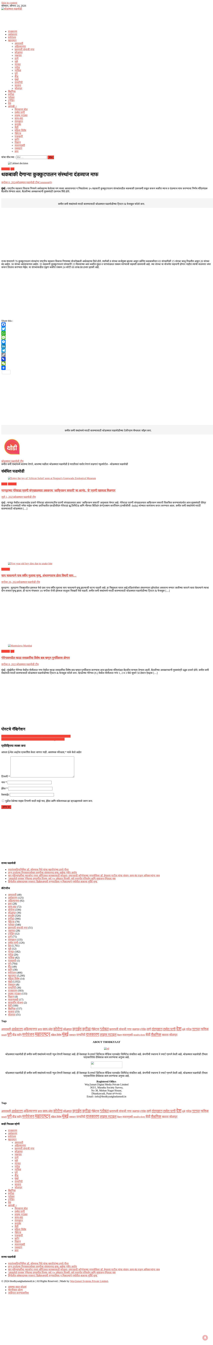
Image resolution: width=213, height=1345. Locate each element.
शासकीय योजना (15, 1002)
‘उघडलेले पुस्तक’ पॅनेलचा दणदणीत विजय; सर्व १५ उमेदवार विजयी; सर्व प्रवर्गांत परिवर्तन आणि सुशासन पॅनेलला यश (61, 878)
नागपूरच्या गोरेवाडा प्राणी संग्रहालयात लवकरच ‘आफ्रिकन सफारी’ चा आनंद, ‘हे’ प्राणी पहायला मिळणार (58, 490)
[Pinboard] (106, 359)
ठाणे (16, 58)
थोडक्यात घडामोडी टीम (27, 182)
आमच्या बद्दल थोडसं (17, 1286)
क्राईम (18, 124)
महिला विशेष (20, 130)
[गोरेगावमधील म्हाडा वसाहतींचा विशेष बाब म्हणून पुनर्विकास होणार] (106, 645)
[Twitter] (106, 329)
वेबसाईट (5, 794)
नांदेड (17, 67)
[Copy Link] (106, 355)
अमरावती (19, 43)
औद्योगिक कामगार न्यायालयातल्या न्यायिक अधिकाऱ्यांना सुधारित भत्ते (33, 739)
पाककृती (19, 136)
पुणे (16, 73)
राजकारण (12, 31)
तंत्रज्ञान (19, 121)
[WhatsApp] (106, 333)
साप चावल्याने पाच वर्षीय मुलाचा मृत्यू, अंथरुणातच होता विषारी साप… (38, 575)
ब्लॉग (17, 139)
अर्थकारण (12, 34)
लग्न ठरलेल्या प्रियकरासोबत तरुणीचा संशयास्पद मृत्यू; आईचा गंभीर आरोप (42, 872)
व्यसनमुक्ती (20, 145)
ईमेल (4, 788)
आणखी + (12, 106)
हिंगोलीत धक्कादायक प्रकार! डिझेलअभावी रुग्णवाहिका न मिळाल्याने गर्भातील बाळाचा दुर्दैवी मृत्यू (52, 881)
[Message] (106, 337)
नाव (4, 782)
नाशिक (18, 70)
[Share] (106, 368)
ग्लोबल (11, 97)
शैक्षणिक (12, 91)
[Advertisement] (106, 19)
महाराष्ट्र (12, 40)
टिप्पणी (5, 776)
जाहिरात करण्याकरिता (18, 1292)
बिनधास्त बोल (21, 109)
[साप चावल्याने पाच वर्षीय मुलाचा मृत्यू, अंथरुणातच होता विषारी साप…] (106, 563)
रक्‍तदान (18, 148)
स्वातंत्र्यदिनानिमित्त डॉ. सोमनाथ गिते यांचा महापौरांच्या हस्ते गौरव (38, 869)
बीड (16, 76)
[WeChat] (106, 363)
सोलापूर (18, 88)
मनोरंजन (12, 37)
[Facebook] (106, 324)
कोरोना (11, 909)
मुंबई (16, 79)
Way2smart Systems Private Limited (89, 1281)
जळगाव (18, 55)
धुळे (16, 61)
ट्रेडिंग (11, 100)
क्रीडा (11, 94)
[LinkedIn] (106, 346)
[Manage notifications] (205, 1337)
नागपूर (18, 64)
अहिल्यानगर (20, 46)
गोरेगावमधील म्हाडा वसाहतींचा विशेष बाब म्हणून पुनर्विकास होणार (35, 658)
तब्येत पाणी (20, 112)
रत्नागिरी (19, 82)
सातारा (18, 85)
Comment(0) (45, 182)
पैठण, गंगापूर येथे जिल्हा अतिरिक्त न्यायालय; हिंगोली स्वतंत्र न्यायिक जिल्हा (36, 736)
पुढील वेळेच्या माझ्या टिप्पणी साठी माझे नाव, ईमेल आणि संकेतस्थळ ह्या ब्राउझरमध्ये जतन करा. (49, 801)
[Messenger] (106, 342)
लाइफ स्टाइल (21, 115)
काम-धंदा (19, 118)
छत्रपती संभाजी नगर (24, 49)
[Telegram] (106, 350)
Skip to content (9, 2)
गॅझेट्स (18, 133)
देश (9, 103)
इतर (16, 151)
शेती (16, 127)
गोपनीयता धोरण (15, 1289)
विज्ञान (18, 142)
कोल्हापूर (19, 52)
